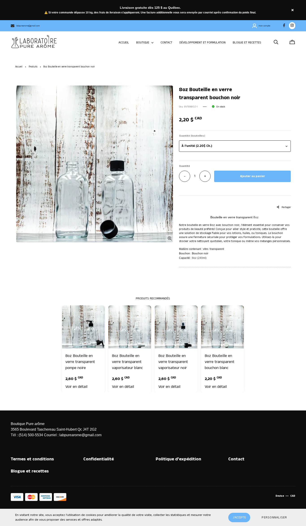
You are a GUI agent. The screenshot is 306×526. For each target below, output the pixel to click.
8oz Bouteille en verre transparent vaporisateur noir (173, 362)
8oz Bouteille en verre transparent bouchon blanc (219, 362)
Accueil (18, 67)
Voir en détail (76, 387)
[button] (235, 146)
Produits (33, 67)
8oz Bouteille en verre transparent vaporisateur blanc (127, 362)
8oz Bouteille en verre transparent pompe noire (80, 362)
